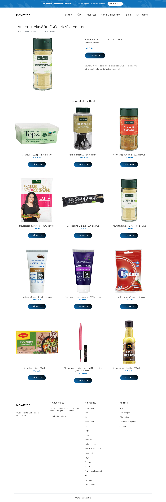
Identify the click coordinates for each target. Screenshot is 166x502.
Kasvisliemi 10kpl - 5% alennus (37, 368)
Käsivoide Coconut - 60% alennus (37, 297)
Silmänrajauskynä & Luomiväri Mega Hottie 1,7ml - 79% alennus (83, 369)
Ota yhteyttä (124, 413)
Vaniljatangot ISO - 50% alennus (83, 155)
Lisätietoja (95, 55)
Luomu (98, 39)
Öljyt (79, 14)
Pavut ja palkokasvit (93, 471)
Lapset (88, 426)
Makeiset (91, 14)
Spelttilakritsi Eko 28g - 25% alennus (83, 226)
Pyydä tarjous (115, 4)
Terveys (88, 480)
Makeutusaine (90, 444)
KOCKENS (117, 39)
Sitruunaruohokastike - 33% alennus (129, 368)
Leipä (87, 430)
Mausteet (89, 453)
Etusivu (18, 31)
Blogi (128, 14)
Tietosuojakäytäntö (127, 421)
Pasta (87, 466)
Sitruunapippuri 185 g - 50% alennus (129, 155)
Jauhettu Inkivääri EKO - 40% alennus (129, 226)
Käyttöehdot (124, 417)
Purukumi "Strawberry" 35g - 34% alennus (129, 297)
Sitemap (122, 426)
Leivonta (88, 435)
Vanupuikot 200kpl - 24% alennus (37, 155)
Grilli (86, 413)
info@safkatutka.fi (58, 416)
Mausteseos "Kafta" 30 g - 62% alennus (36, 226)
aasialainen (89, 408)
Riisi (86, 475)
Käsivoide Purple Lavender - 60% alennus (83, 297)
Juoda (87, 417)
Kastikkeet (89, 421)
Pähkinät (68, 14)
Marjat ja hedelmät (111, 14)
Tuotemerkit (142, 14)
